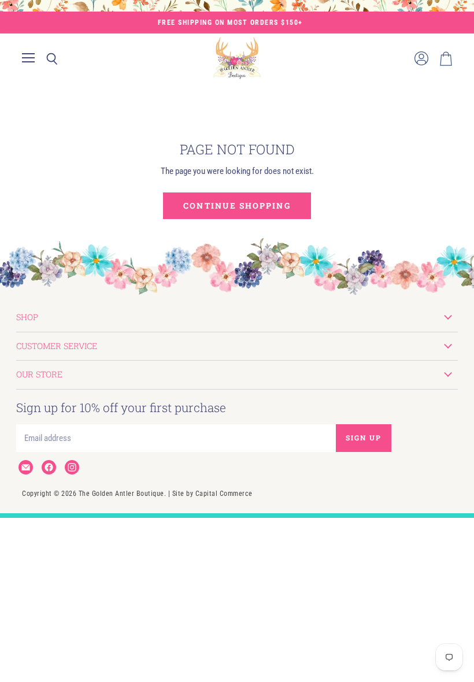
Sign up (364, 437)
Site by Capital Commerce (212, 494)
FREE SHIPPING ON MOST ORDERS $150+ (230, 22)
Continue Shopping (236, 205)
